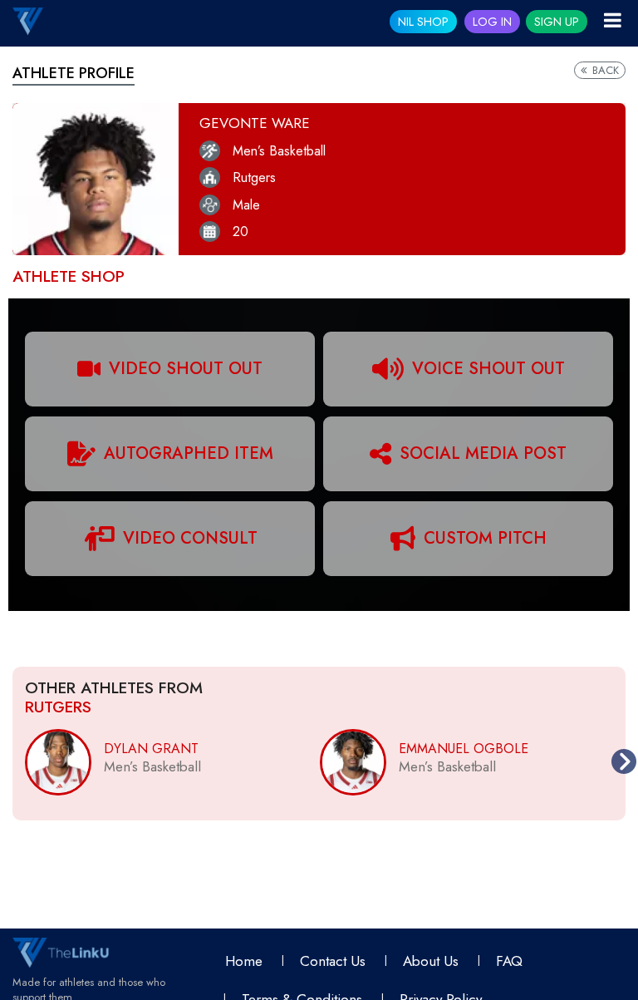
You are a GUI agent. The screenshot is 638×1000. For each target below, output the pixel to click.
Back (604, 70)
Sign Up (556, 21)
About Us (431, 961)
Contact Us (333, 961)
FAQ (509, 961)
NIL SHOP (423, 21)
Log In (492, 21)
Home (244, 961)
